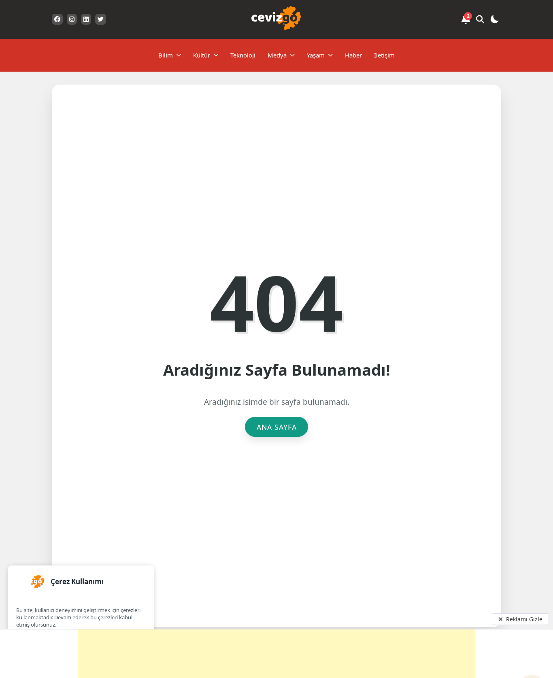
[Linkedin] (86, 19)
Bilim (165, 55)
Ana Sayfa (277, 427)
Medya (277, 55)
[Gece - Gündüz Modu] (494, 20)
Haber (353, 55)
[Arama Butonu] (480, 19)
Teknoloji (242, 55)
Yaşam (316, 55)
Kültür (201, 55)
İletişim (384, 55)
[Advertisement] (276, 653)
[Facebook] (57, 19)
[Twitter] (100, 19)
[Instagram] (72, 19)
